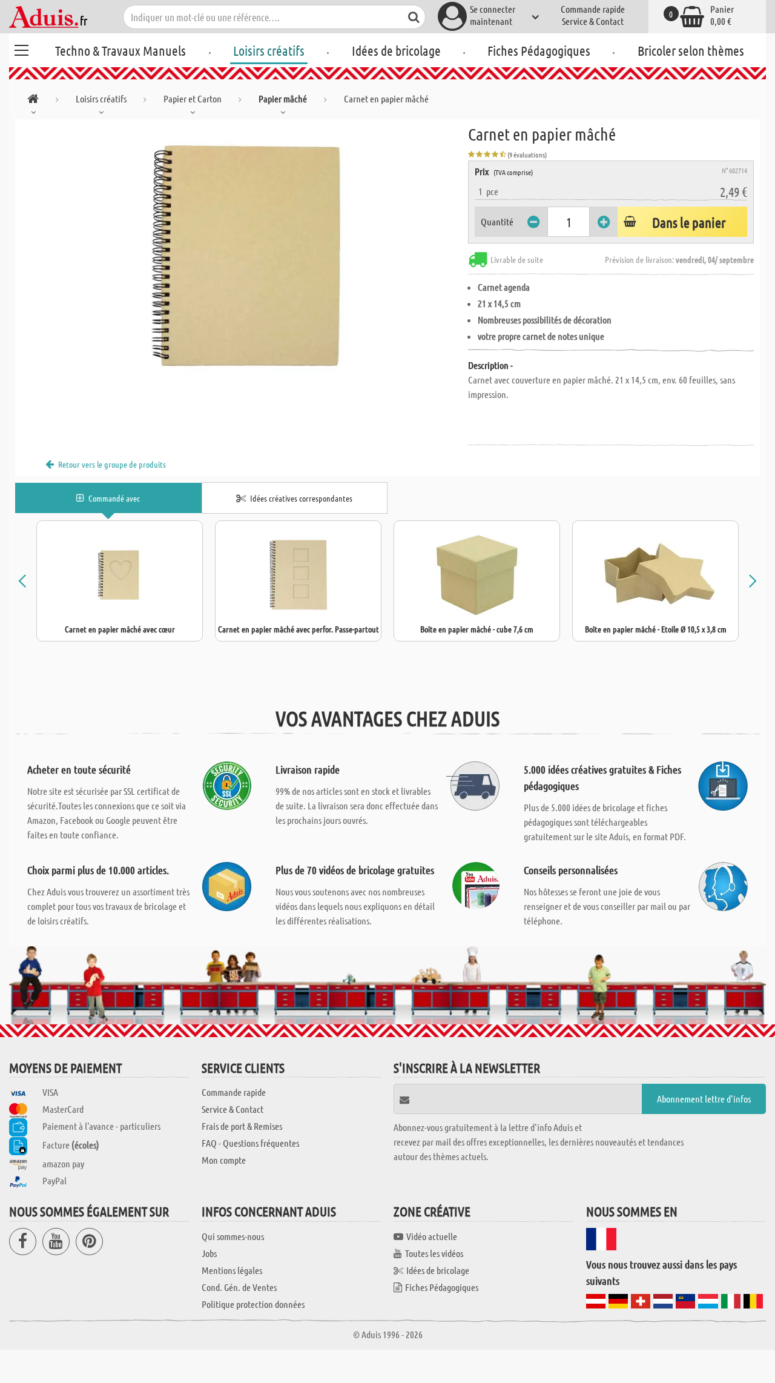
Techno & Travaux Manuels (120, 50)
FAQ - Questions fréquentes (250, 1143)
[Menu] (21, 48)
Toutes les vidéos (434, 1253)
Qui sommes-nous (233, 1236)
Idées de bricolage (396, 50)
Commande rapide (593, 9)
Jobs (209, 1253)
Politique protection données (253, 1304)
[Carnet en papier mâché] (241, 255)
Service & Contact (593, 21)
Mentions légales (232, 1270)
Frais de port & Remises (242, 1126)
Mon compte (224, 1160)
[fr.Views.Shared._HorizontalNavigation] (33, 100)
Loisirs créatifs (269, 50)
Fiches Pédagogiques (538, 50)
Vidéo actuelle (431, 1236)
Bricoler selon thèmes (691, 50)
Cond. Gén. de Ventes (239, 1287)
